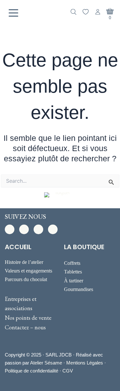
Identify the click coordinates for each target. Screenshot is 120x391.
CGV (67, 370)
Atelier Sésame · (48, 362)
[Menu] (13, 13)
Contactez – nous (25, 327)
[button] (9, 229)
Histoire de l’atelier (24, 262)
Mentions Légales (84, 362)
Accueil (18, 246)
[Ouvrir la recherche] (73, 12)
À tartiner (73, 280)
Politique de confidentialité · (33, 370)
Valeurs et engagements (28, 270)
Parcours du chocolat (26, 279)
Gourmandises (78, 289)
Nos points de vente (28, 317)
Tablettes (73, 271)
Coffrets (72, 263)
